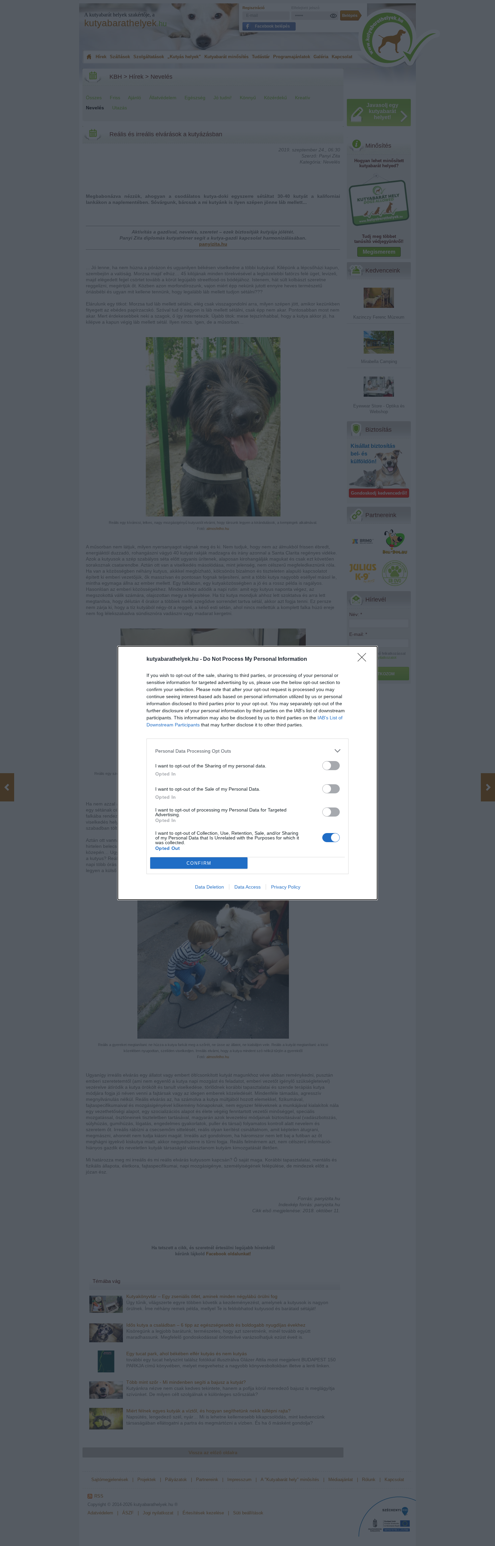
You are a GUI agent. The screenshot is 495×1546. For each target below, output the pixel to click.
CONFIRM (199, 863)
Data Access (247, 887)
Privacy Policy (285, 887)
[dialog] (247, 773)
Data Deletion (209, 887)
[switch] (331, 765)
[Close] (364, 659)
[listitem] (247, 750)
